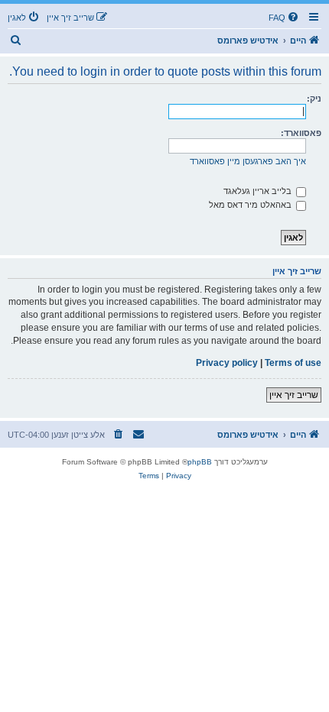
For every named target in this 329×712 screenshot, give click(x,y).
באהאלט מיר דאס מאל (251, 204)
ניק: (314, 98)
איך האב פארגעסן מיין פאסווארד (248, 161)
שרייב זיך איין (293, 395)
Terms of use (293, 363)
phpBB (199, 462)
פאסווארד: (301, 133)
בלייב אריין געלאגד (258, 191)
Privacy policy (227, 363)
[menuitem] (285, 17)
